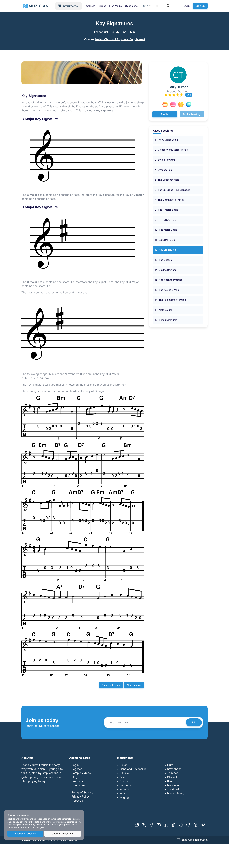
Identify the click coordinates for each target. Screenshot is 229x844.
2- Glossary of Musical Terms (171, 149)
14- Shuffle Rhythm (165, 269)
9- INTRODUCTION (165, 219)
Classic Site (131, 5)
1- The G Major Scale (166, 139)
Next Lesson (134, 685)
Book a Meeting (192, 114)
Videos (102, 5)
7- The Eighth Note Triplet (169, 199)
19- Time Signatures (166, 319)
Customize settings (63, 833)
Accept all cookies (25, 833)
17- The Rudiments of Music (170, 299)
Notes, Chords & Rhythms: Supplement (120, 39)
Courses (90, 5)
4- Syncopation (163, 169)
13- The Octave (163, 259)
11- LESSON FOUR (165, 239)
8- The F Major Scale (166, 209)
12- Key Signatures (165, 249)
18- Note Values (164, 309)
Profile (164, 114)
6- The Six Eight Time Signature (172, 189)
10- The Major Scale (166, 229)
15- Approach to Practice (168, 279)
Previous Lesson (111, 685)
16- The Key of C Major (167, 289)
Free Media (115, 5)
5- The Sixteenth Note (167, 179)
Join (193, 722)
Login (187, 5)
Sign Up (200, 5)
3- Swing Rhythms (165, 159)
